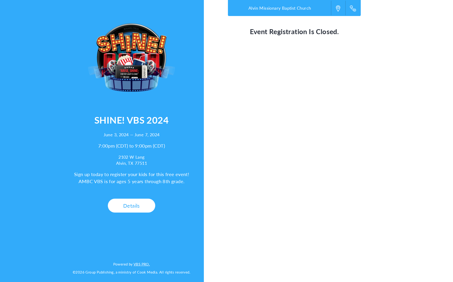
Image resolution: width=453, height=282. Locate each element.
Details (131, 205)
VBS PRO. (142, 264)
